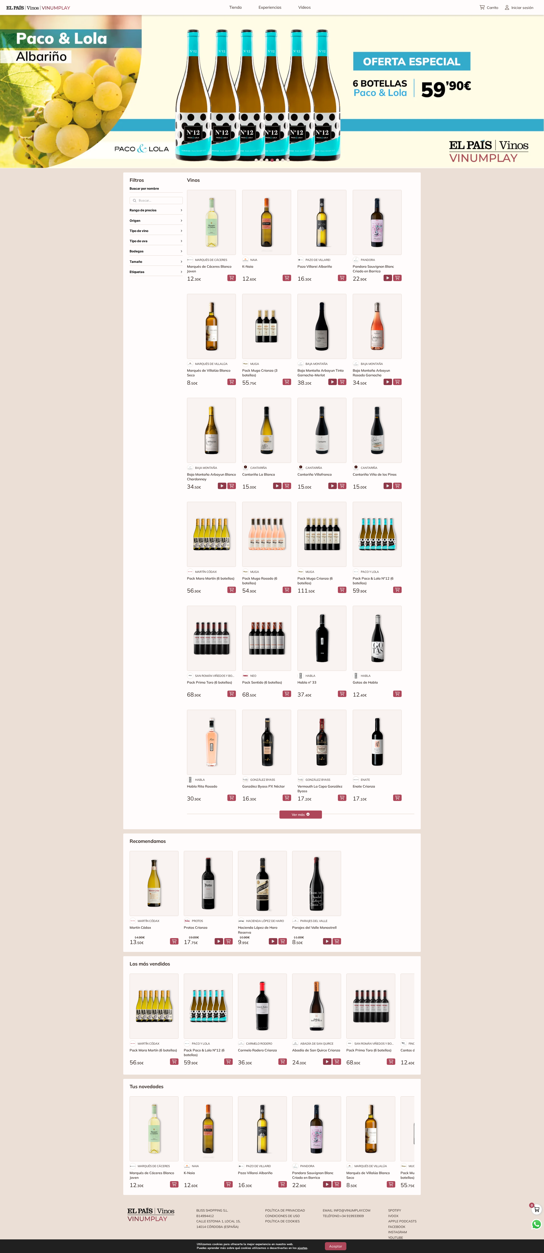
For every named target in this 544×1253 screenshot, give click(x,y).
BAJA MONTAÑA (317, 364)
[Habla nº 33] (322, 638)
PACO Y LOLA (370, 571)
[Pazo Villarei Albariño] (322, 222)
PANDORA (368, 260)
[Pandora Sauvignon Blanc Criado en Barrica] (377, 222)
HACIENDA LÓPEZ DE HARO (265, 921)
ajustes (302, 1248)
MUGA (254, 364)
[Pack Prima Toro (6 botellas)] (211, 638)
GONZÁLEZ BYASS (262, 779)
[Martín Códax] (154, 883)
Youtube (395, 1238)
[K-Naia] (266, 222)
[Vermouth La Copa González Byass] (322, 742)
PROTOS (197, 921)
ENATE (365, 779)
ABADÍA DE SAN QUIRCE (316, 1043)
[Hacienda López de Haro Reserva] (262, 883)
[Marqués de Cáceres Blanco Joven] (211, 222)
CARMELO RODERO (259, 1043)
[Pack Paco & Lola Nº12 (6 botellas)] (377, 534)
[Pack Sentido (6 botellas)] (266, 638)
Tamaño (136, 262)
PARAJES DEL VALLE (313, 921)
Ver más (298, 814)
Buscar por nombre (144, 189)
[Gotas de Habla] (377, 638)
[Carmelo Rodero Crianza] (262, 1006)
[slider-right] (533, 91)
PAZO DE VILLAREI (318, 260)
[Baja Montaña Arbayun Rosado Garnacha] (377, 326)
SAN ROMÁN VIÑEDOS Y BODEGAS (215, 675)
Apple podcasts (402, 1221)
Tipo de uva (138, 241)
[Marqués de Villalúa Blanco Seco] (211, 326)
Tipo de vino (139, 231)
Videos (304, 7)
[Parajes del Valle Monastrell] (316, 883)
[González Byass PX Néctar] (266, 742)
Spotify (394, 1210)
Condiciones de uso (282, 1216)
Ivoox (393, 1216)
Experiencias (270, 7)
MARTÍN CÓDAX (206, 571)
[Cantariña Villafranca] (322, 430)
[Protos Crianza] (208, 883)
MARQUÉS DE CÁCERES (211, 260)
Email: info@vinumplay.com (346, 1210)
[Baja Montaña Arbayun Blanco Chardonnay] (211, 430)
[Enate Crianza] (377, 742)
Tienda (235, 7)
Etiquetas (137, 272)
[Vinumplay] (38, 7)
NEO (253, 675)
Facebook (396, 1227)
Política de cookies (282, 1221)
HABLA (310, 675)
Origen (135, 221)
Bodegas (136, 251)
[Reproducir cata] (388, 278)
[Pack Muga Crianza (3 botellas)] (266, 326)
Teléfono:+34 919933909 (343, 1216)
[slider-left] (10, 91)
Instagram (397, 1232)
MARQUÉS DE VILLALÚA (211, 364)
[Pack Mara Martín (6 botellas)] (211, 534)
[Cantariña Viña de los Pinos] (377, 430)
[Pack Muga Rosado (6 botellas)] (266, 534)
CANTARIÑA (258, 467)
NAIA (253, 260)
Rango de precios (143, 210)
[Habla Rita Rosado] (211, 742)
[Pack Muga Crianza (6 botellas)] (322, 534)
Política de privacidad (285, 1210)
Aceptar (335, 1246)
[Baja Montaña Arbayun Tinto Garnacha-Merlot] (322, 326)
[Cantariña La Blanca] (266, 430)
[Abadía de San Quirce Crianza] (316, 1006)
